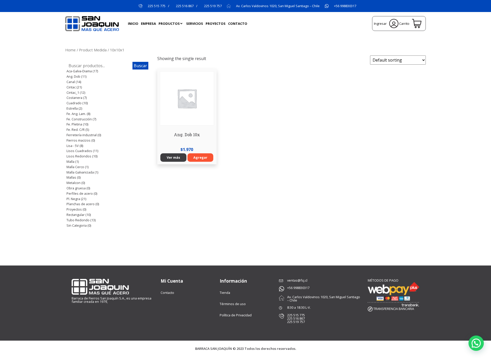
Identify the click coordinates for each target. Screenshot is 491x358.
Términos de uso (233, 304)
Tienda (225, 292)
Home (70, 49)
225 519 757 (213, 6)
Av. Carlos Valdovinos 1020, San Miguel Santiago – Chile (278, 6)
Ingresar (381, 23)
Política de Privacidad (236, 315)
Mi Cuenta (172, 281)
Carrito (404, 23)
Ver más (173, 157)
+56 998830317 (345, 6)
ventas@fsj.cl (297, 280)
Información (233, 281)
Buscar (140, 65)
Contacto (167, 292)
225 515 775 (156, 6)
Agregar (200, 157)
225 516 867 (185, 6)
